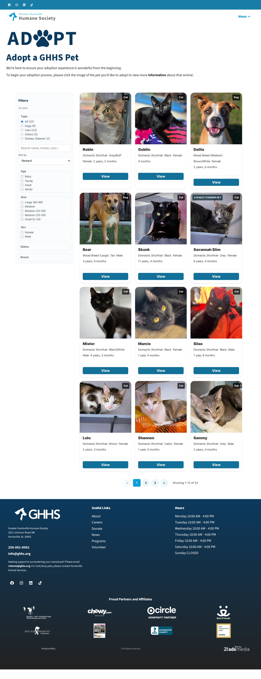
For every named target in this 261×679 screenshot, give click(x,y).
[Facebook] (9, 5)
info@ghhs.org (19, 553)
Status (24, 246)
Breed (24, 257)
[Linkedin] (24, 5)
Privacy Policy (48, 648)
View (105, 176)
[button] (244, 17)
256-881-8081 (19, 547)
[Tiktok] (31, 5)
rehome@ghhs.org (19, 566)
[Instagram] (16, 5)
